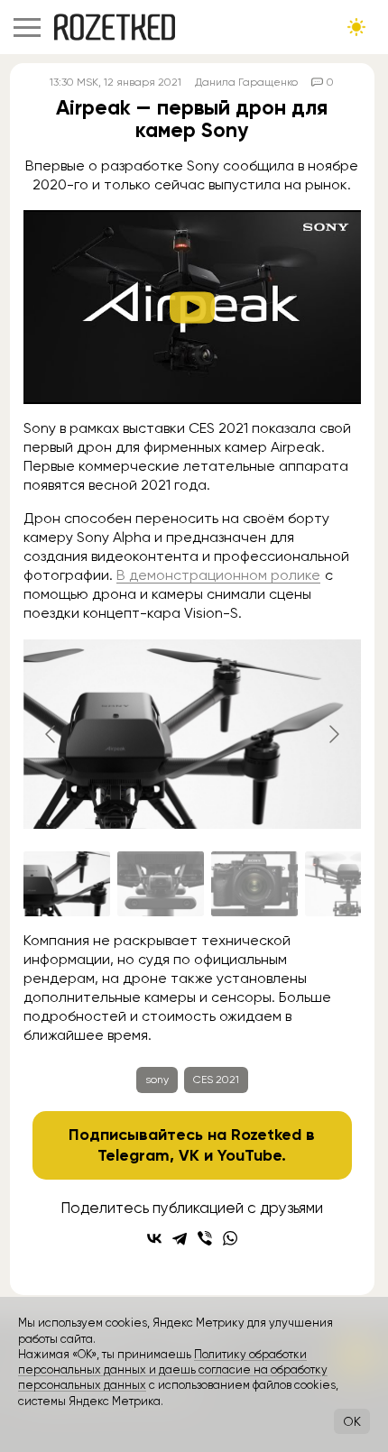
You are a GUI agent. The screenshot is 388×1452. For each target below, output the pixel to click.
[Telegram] (179, 1238)
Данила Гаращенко (246, 82)
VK (189, 1155)
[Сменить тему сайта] (356, 27)
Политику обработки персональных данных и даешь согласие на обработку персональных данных (173, 1369)
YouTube (249, 1155)
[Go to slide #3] (254, 883)
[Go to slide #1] (66, 883)
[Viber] (205, 1238)
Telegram (133, 1155)
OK (352, 1421)
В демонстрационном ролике (218, 575)
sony (157, 1079)
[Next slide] (333, 734)
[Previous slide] (51, 734)
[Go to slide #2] (160, 883)
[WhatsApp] (230, 1238)
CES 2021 (216, 1079)
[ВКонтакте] (154, 1238)
